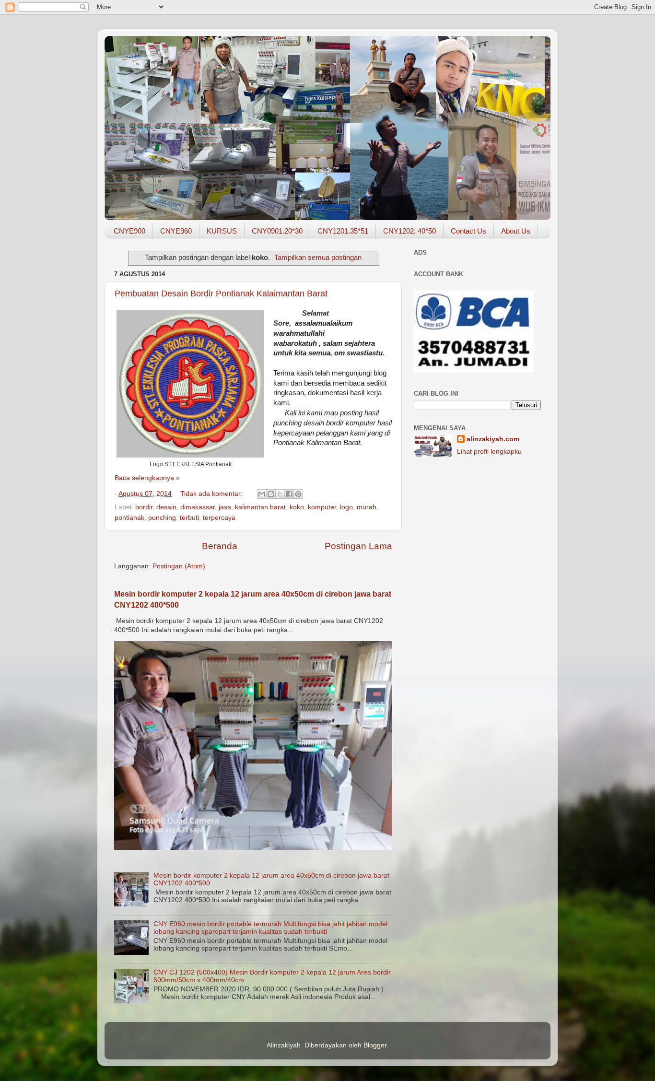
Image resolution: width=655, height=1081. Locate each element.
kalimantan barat (260, 507)
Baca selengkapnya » (147, 478)
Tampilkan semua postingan (318, 257)
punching (162, 517)
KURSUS (222, 231)
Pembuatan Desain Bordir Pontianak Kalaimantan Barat (221, 293)
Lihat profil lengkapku (489, 451)
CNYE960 (176, 231)
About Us (515, 231)
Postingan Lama (358, 546)
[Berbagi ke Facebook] (289, 494)
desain (166, 507)
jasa (225, 507)
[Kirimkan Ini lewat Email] (262, 494)
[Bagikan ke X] (280, 494)
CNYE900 (129, 231)
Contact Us (468, 231)
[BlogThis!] (271, 494)
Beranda (219, 546)
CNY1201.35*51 (342, 231)
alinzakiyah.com (493, 439)
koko (297, 507)
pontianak (129, 517)
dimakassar (197, 507)
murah (366, 507)
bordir (143, 507)
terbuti (189, 517)
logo (346, 507)
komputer (322, 507)
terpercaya (219, 517)
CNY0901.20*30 (277, 231)
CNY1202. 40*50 (409, 231)
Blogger (374, 1045)
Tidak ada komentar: (212, 493)
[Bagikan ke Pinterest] (298, 494)
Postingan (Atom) (178, 566)
